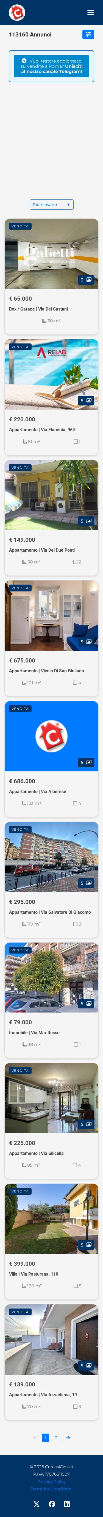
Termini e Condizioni (51, 1488)
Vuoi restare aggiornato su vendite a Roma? (52, 66)
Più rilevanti (52, 204)
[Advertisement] (51, 145)
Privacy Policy (52, 1481)
